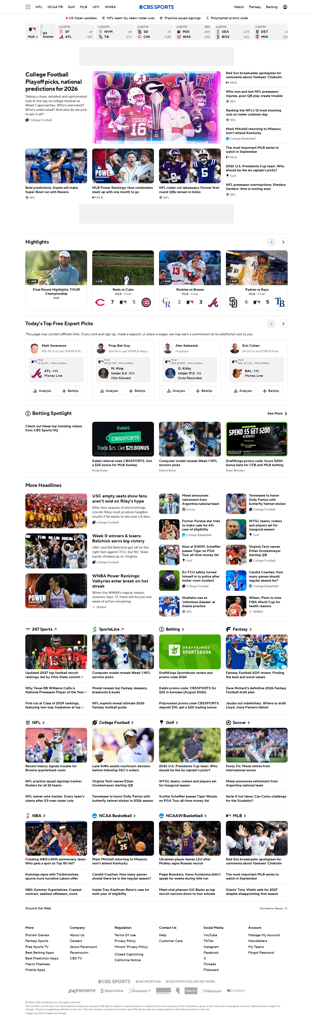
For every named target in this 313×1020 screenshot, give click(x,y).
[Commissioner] (167, 989)
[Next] (283, 242)
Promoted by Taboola (271, 908)
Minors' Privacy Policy (131, 947)
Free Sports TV (37, 947)
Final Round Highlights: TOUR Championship (56, 280)
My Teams (256, 947)
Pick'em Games (37, 935)
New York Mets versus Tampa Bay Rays (115, 32)
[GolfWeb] (236, 991)
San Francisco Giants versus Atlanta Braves (76, 32)
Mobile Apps (35, 970)
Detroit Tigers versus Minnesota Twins (272, 32)
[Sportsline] (112, 990)
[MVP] (191, 989)
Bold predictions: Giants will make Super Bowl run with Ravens (56, 174)
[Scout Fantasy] (212, 990)
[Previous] (271, 242)
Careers (76, 941)
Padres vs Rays (257, 280)
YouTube (210, 935)
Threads (210, 964)
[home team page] (37, 370)
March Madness (37, 964)
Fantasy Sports (36, 941)
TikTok (208, 941)
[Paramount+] (140, 990)
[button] (28, 7)
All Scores (48, 32)
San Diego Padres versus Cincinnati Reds (154, 32)
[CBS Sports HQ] (148, 981)
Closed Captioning (129, 954)
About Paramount (83, 947)
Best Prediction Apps (41, 958)
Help (163, 935)
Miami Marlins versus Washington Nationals (193, 32)
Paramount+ (79, 953)
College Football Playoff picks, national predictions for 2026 (123, 107)
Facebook (211, 953)
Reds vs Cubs (123, 280)
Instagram (211, 947)
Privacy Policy (125, 941)
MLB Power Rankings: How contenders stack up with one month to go (123, 174)
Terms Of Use (125, 935)
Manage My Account (264, 935)
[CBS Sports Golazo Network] (190, 981)
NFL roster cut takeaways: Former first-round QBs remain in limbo (190, 174)
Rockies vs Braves (190, 280)
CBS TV (76, 958)
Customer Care (171, 941)
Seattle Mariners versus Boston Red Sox (232, 32)
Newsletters (257, 941)
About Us (77, 935)
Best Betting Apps (39, 953)
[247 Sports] (82, 990)
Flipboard (211, 970)
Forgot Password (261, 953)
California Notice (128, 960)
